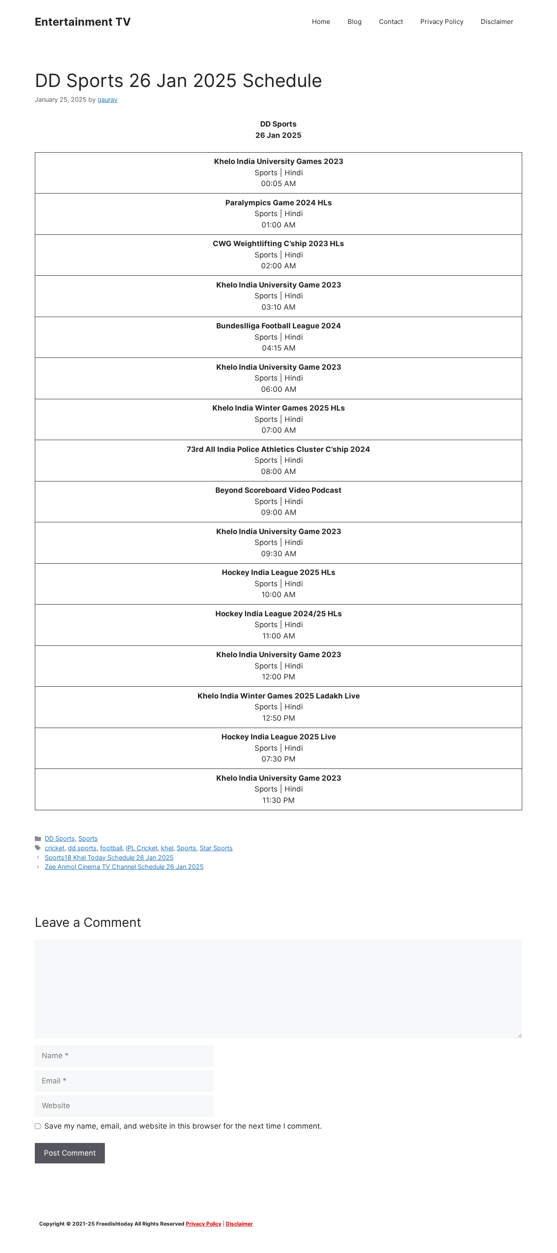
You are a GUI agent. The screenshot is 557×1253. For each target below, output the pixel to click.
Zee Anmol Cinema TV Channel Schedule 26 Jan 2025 (124, 866)
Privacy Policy (441, 21)
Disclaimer (497, 21)
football (111, 848)
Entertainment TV (83, 21)
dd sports (82, 848)
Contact (391, 21)
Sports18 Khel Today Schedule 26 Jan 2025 (109, 857)
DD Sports (60, 838)
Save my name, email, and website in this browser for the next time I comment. (183, 1126)
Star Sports (216, 848)
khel (167, 848)
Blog (355, 21)
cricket (54, 848)
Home (321, 21)
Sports (88, 838)
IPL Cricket (142, 848)
